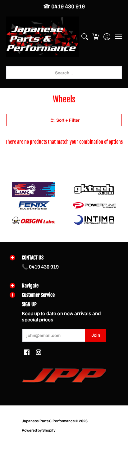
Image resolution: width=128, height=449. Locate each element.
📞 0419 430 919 (40, 266)
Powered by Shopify (38, 430)
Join (95, 335)
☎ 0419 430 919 (64, 6)
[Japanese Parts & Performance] (42, 36)
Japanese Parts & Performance (48, 421)
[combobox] (64, 72)
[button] (95, 36)
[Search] (84, 36)
